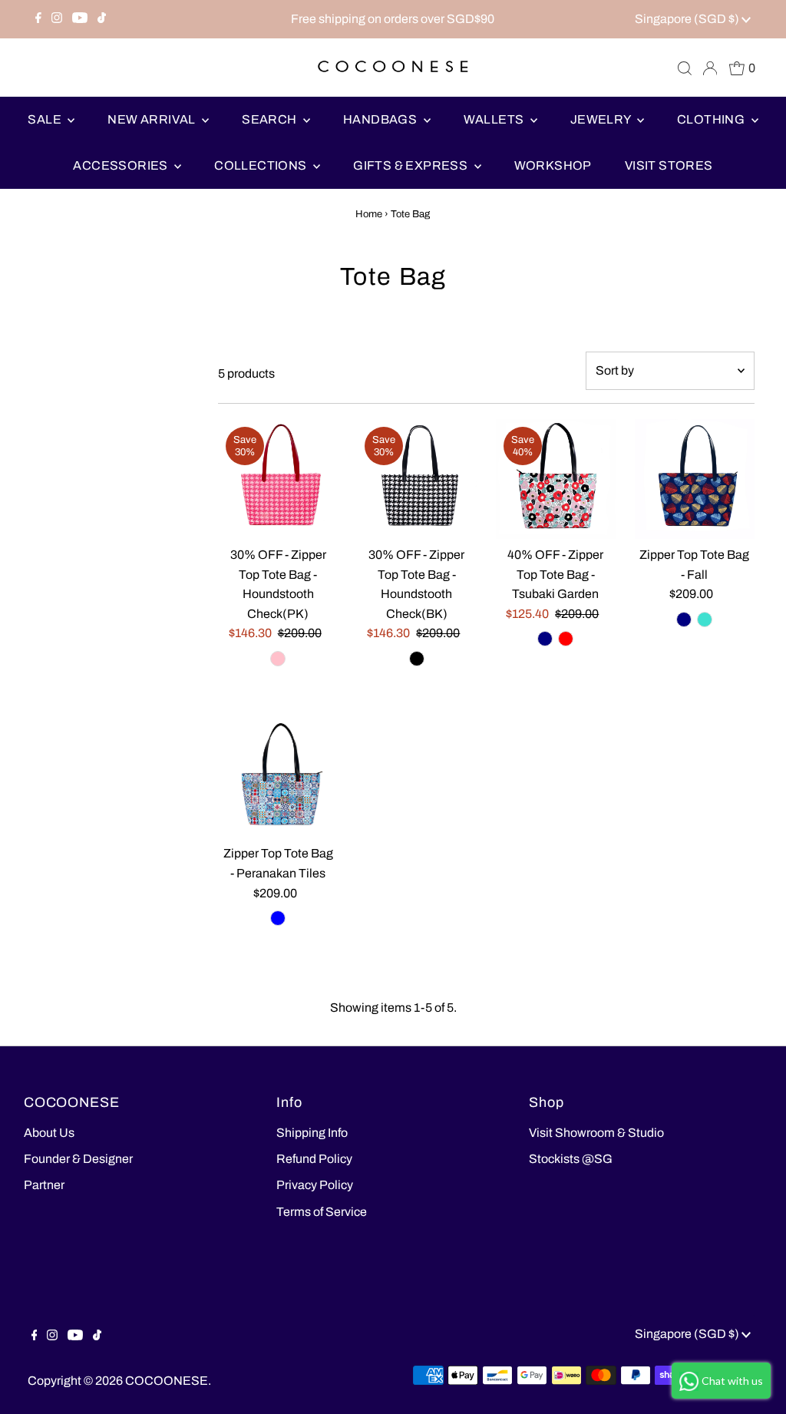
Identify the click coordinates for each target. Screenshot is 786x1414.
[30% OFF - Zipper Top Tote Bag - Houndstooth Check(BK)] (417, 479)
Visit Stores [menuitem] (669, 165)
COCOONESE (166, 1380)
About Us (49, 1132)
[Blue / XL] (278, 918)
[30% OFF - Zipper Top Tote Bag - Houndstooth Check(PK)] (278, 479)
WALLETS (495, 119)
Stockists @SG (571, 1158)
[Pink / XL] (278, 658)
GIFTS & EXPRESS (411, 165)
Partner (44, 1184)
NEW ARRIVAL (152, 119)
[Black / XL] (416, 658)
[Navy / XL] (545, 638)
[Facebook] (38, 19)
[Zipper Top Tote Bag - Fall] (695, 479)
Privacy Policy (314, 1184)
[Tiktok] (102, 19)
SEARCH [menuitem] (270, 119)
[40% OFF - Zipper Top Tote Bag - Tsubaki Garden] (556, 479)
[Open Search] (685, 68)
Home (368, 214)
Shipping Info (312, 1132)
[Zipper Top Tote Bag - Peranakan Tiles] (278, 778)
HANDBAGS (381, 119)
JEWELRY (601, 119)
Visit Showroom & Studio (596, 1132)
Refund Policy (314, 1158)
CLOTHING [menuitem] (712, 119)
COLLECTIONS (261, 165)
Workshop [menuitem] (553, 165)
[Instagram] (57, 19)
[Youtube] (79, 19)
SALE (46, 119)
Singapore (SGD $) (688, 18)
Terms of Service (321, 1211)
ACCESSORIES (121, 165)
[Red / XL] (565, 638)
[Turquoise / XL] (704, 619)
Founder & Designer (78, 1158)
